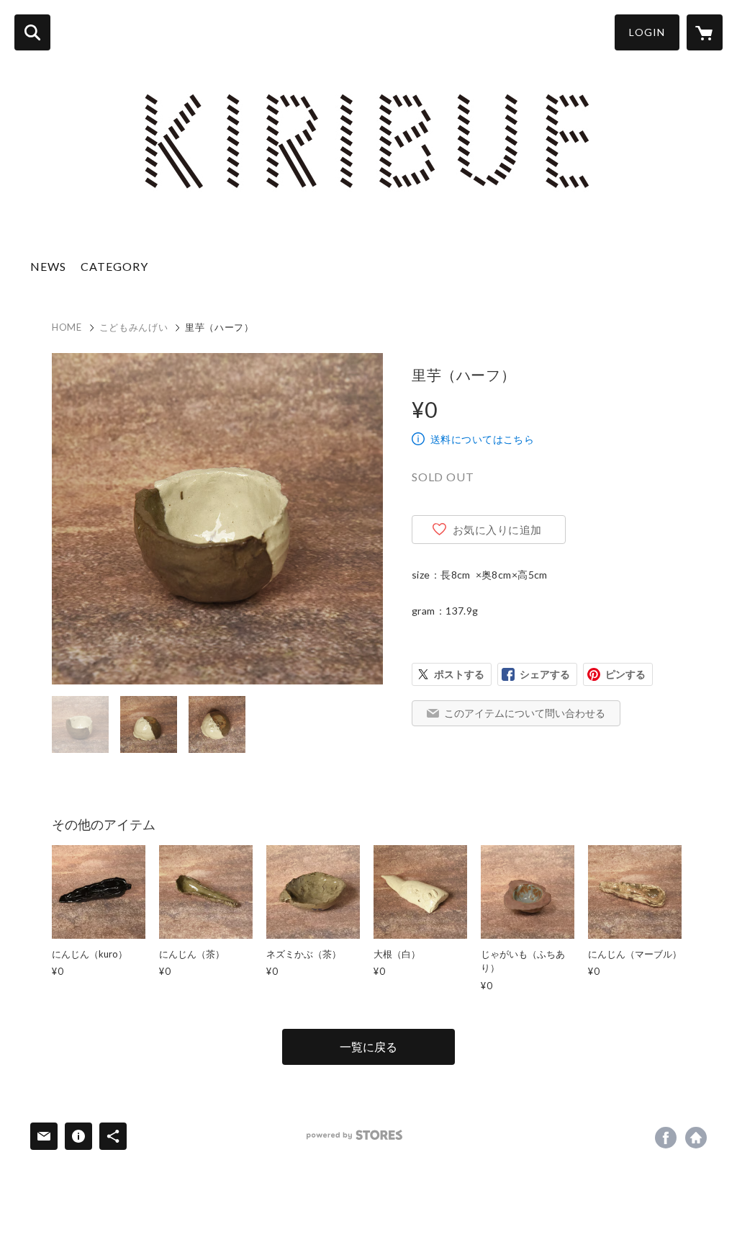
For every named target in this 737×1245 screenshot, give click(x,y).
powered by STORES (354, 1135)
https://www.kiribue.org (696, 1137)
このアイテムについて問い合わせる (524, 713)
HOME (67, 327)
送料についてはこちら (482, 439)
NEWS (48, 266)
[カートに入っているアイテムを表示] (705, 32)
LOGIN (647, 32)
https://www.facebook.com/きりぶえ (666, 1137)
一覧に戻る (368, 1046)
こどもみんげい (133, 327)
